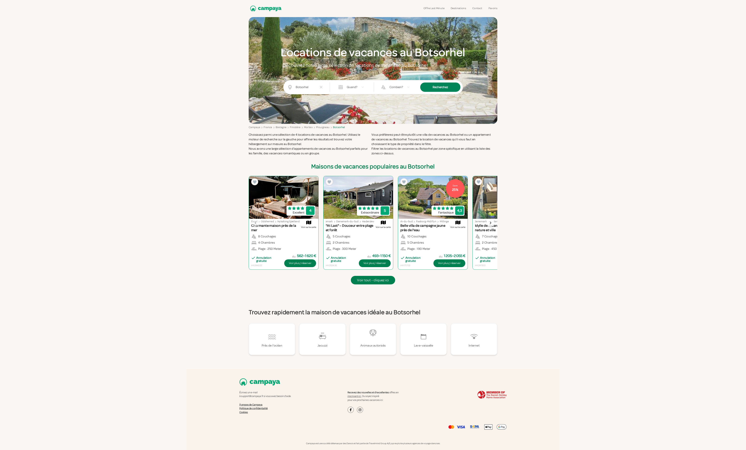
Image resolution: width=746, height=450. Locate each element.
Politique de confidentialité (253, 408)
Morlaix (308, 127)
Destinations (458, 8)
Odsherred (267, 221)
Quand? (352, 87)
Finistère (295, 127)
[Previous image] (256, 223)
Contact (477, 8)
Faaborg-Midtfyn (426, 221)
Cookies (243, 412)
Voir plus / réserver (300, 263)
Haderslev (368, 221)
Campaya (254, 127)
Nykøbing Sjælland (288, 221)
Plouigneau (323, 127)
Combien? (396, 87)
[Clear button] (321, 87)
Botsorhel (339, 127)
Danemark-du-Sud (347, 221)
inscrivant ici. (355, 396)
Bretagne (281, 127)
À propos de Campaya (250, 404)
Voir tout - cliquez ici (373, 280)
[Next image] (490, 223)
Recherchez (440, 87)
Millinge (444, 221)
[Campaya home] (265, 8)
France (268, 127)
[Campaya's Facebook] (351, 410)
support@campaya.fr (252, 396)
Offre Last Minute (434, 8)
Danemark (326, 221)
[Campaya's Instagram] (360, 410)
